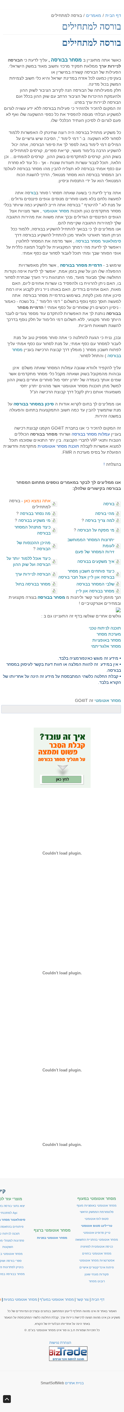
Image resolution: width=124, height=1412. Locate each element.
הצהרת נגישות (60, 1343)
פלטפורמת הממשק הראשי (96, 1212)
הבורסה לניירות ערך (33, 574)
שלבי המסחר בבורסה (95, 584)
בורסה (108, 503)
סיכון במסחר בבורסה (34, 403)
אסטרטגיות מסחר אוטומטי (96, 1260)
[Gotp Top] (7, 1399)
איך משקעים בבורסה (95, 561)
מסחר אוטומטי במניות (20, 1299)
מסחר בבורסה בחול (33, 584)
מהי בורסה (104, 513)
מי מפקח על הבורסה (95, 530)
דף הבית (113, 15)
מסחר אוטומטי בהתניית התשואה (96, 1239)
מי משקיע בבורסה (34, 520)
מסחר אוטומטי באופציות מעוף (96, 1205)
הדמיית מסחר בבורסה (81, 265)
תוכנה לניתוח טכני (105, 628)
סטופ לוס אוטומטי (97, 1218)
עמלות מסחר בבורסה (91, 434)
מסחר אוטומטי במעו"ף (57, 1299)
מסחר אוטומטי (56, 210)
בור (33, 192)
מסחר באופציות (106, 640)
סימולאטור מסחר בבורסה (98, 241)
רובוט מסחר (97, 1281)
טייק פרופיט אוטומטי (96, 1232)
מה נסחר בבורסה (35, 513)
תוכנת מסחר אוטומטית (58, 446)
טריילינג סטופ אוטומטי (96, 1225)
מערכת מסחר (109, 634)
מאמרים (93, 15)
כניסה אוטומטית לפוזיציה (96, 1246)
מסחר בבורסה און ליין (95, 591)
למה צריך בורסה (99, 520)
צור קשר (82, 1299)
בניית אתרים (74, 1383)
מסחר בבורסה (66, 59)
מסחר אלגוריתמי (106, 646)
